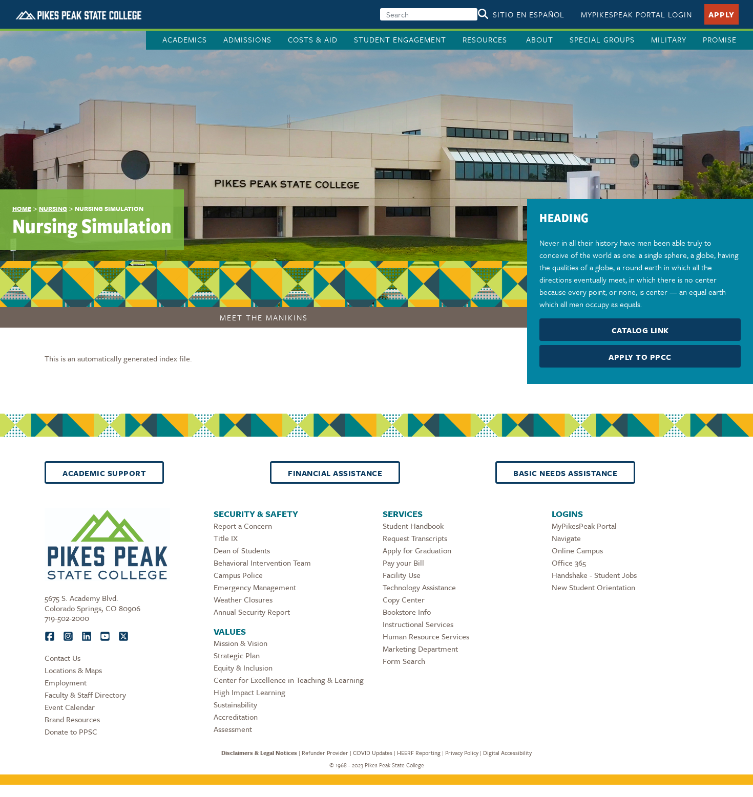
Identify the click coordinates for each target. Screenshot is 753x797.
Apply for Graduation (417, 550)
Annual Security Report (252, 611)
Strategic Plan (237, 655)
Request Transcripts (415, 538)
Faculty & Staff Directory (85, 694)
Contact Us (62, 657)
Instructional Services (418, 624)
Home (21, 208)
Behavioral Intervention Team (262, 562)
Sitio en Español (528, 14)
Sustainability (235, 704)
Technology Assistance (419, 587)
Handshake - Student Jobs (594, 574)
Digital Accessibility (507, 752)
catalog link (640, 330)
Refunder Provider (325, 752)
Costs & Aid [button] (313, 39)
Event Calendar (70, 707)
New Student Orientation (593, 587)
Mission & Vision (240, 643)
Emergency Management (255, 587)
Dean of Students (242, 550)
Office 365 (569, 562)
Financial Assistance (335, 473)
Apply (721, 14)
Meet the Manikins (264, 317)
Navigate (566, 538)
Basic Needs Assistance (565, 473)
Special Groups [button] (602, 39)
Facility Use (402, 574)
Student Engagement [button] (400, 39)
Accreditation (236, 716)
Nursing (53, 208)
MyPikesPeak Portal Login (636, 14)
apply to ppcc (640, 356)
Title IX (226, 538)
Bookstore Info (407, 611)
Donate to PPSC (71, 731)
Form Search (404, 660)
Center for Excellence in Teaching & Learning (289, 679)
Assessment (233, 729)
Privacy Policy (461, 752)
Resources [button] (486, 39)
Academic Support (104, 473)
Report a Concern (243, 525)
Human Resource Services (426, 636)
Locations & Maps (73, 670)
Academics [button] (184, 39)
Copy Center (404, 599)
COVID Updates (372, 752)
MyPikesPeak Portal (584, 525)
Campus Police (238, 574)
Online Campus (577, 550)
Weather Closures (243, 599)
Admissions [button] (247, 39)
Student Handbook (413, 525)
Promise (720, 39)
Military (668, 39)
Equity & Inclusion (243, 667)
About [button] (539, 39)
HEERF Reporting (419, 752)
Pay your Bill (403, 562)
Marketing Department (420, 648)
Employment (66, 682)
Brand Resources (72, 719)
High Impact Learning (249, 692)
